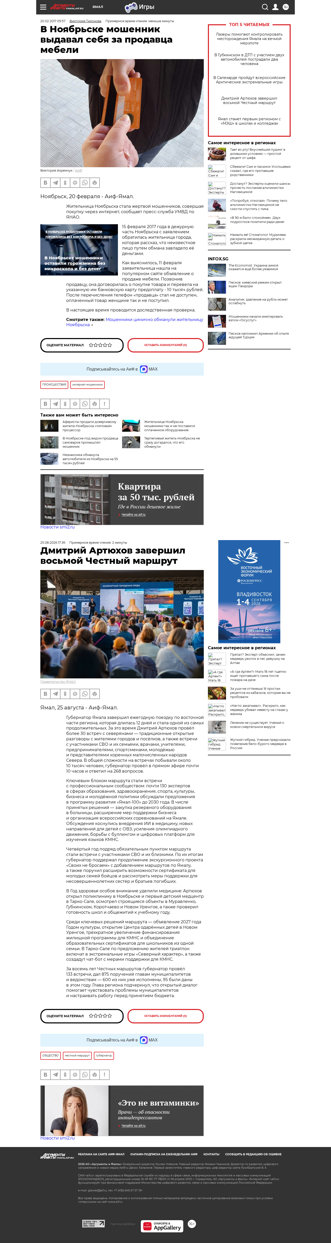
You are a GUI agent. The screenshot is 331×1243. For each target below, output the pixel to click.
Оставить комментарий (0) (165, 345)
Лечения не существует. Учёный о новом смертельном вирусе (257, 725)
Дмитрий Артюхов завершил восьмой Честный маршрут (249, 100)
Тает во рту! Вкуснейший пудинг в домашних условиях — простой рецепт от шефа (257, 154)
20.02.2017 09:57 (52, 21)
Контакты (211, 1154)
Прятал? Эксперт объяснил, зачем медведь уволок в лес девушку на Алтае (257, 659)
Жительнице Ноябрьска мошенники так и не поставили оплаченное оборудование (169, 426)
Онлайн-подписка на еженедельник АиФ (164, 1154)
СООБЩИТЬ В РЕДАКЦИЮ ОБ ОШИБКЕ (253, 1154)
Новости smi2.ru (57, 527)
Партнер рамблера (122, 1223)
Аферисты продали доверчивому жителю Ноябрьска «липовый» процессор (89, 426)
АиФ (78, 170)
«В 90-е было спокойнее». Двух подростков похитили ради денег (257, 220)
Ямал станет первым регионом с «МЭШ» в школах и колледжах (249, 121)
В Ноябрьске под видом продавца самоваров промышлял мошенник (90, 442)
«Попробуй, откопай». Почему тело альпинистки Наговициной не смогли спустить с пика (258, 205)
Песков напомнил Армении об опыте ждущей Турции (259, 335)
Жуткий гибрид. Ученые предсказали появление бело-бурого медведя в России (260, 744)
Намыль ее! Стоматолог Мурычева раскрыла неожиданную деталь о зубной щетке (258, 239)
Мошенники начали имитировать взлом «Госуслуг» (256, 318)
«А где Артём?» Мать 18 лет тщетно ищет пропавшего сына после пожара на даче (258, 676)
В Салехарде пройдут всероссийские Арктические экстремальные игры (249, 80)
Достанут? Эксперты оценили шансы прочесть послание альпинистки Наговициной (260, 188)
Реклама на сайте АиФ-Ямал (101, 1154)
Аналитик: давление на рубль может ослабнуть (258, 301)
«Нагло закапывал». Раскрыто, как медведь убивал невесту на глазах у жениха (259, 710)
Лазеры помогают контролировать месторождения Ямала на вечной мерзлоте (249, 38)
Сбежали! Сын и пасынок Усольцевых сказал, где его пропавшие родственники (260, 171)
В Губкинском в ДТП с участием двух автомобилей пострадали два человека (249, 59)
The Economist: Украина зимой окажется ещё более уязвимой (253, 267)
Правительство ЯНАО (58, 682)
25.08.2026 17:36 (52, 542)
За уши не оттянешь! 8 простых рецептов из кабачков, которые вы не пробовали (260, 693)
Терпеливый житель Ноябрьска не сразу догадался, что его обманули (172, 442)
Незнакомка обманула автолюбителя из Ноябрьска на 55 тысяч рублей (90, 459)
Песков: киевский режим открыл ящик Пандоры (255, 284)
